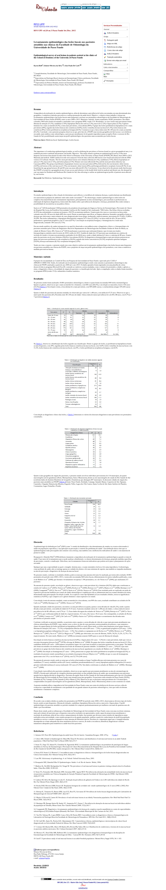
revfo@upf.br (83, 888)
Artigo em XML (112, 44)
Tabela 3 (71, 415)
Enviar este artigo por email (116, 60)
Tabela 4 (63, 482)
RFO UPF (39, 24)
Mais (108, 74)
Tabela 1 (43, 287)
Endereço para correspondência (45, 93)
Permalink (109, 81)
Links (115, 735)
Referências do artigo (114, 47)
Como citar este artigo (115, 50)
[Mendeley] (105, 74)
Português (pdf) (112, 40)
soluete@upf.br (44, 858)
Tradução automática (114, 57)
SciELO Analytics (113, 33)
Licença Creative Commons (116, 879)
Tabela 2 (39, 344)
